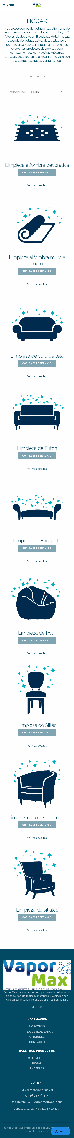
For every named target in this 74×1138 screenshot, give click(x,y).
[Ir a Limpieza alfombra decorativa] (37, 131)
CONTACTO (37, 1042)
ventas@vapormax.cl (39, 1090)
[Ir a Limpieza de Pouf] (37, 598)
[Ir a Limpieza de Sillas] (37, 691)
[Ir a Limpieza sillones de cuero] (37, 783)
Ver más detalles (37, 185)
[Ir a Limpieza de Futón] (37, 414)
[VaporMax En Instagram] (41, 1007)
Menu (10, 5)
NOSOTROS (37, 1026)
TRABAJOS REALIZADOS (37, 1031)
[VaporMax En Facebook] (33, 1007)
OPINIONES (37, 1037)
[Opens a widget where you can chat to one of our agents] (60, 1131)
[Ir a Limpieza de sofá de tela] (37, 321)
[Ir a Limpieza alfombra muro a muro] (37, 223)
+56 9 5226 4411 (39, 1095)
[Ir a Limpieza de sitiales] (37, 875)
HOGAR (37, 1063)
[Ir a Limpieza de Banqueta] (37, 506)
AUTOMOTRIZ (37, 1058)
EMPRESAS (37, 1068)
